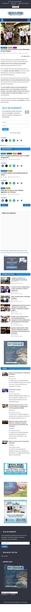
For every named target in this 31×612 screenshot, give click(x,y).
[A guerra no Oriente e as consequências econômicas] (5, 280)
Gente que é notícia (15, 389)
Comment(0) (24, 53)
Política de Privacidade (23, 3)
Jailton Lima (13, 378)
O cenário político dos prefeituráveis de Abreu (14, 174)
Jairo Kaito (15, 145)
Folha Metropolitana (14, 53)
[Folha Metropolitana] (15, 511)
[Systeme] (15, 262)
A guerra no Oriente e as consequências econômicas (19, 279)
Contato (13, 5)
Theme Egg (24, 602)
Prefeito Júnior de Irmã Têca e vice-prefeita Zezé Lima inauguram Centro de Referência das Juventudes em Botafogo (20, 319)
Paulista (3, 188)
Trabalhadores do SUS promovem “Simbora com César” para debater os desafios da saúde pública (20, 307)
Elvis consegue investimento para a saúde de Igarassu (15, 156)
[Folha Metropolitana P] (15, 469)
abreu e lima (9, 145)
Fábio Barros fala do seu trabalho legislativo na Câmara (12, 191)
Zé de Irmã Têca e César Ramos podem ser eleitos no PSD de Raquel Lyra (20, 288)
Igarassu (9, 153)
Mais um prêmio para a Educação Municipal (19, 442)
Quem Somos (5, 3)
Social (14, 47)
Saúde (19, 153)
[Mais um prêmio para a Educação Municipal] (5, 299)
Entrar (18, 5)
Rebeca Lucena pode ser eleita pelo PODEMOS (19, 373)
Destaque (3, 153)
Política (10, 47)
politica (20, 145)
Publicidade (13, 3)
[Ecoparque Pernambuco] (15, 352)
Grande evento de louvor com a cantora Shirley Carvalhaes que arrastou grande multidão (18, 406)
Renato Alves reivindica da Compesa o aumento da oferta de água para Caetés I (5, 205)
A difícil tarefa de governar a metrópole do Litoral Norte (27, 205)
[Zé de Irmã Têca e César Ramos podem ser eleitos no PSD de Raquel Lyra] (5, 289)
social (23, 145)
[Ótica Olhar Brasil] (15, 489)
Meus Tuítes (4, 556)
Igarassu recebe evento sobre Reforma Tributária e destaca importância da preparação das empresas (20, 330)
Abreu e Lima (4, 47)
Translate (13, 594)
